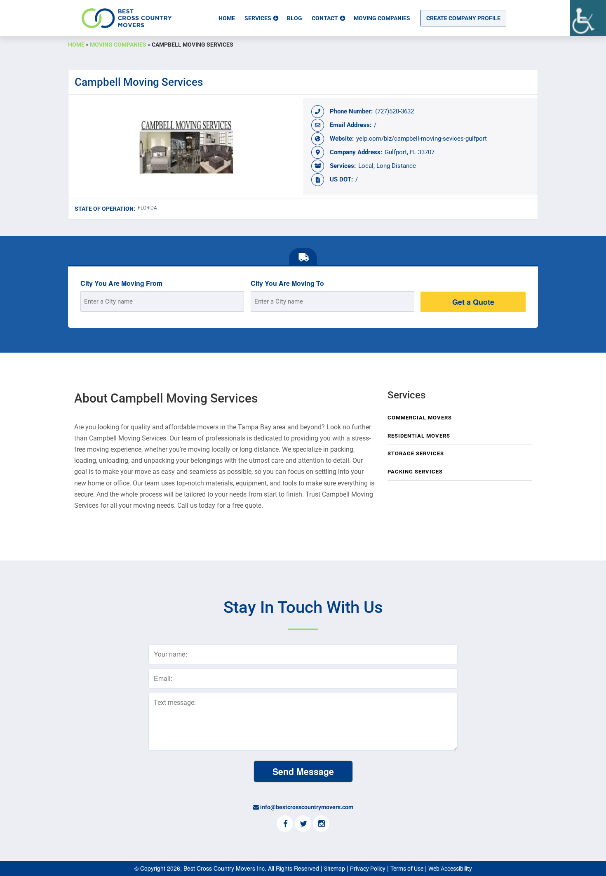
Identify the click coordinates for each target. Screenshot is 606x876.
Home (226, 18)
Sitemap (334, 868)
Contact (325, 18)
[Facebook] (285, 824)
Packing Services (415, 472)
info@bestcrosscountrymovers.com (306, 807)
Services (257, 18)
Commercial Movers (420, 417)
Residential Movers (419, 436)
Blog (294, 18)
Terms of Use (406, 868)
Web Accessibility (450, 868)
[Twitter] (303, 824)
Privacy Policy (367, 868)
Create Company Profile (463, 18)
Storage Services (416, 453)
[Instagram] (321, 824)
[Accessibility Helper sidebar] (588, 18)
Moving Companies (382, 18)
